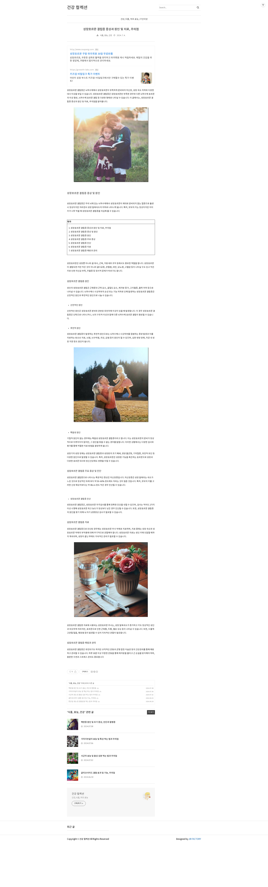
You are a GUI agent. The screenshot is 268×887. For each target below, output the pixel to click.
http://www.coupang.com (82, 49)
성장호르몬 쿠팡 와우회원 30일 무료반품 (91, 53)
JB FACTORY (195, 839)
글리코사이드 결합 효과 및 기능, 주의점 (82, 698)
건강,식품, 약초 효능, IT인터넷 (134, 19)
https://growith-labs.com (82, 70)
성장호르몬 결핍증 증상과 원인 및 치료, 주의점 (111, 29)
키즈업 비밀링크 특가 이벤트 (85, 74)
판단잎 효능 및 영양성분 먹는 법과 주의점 (83, 701)
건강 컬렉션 (78, 793)
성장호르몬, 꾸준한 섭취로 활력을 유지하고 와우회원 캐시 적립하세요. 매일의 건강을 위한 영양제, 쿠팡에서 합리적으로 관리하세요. (111, 59)
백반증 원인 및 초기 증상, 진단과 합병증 (82, 688)
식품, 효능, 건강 (106, 35)
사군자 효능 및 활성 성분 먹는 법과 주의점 (83, 695)
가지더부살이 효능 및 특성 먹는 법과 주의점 (84, 691)
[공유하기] (75, 672)
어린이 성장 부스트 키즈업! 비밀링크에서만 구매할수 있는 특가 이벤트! (102, 79)
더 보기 (151, 712)
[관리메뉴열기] (263, 5)
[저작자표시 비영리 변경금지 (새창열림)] (94, 672)
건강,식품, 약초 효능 (80, 798)
